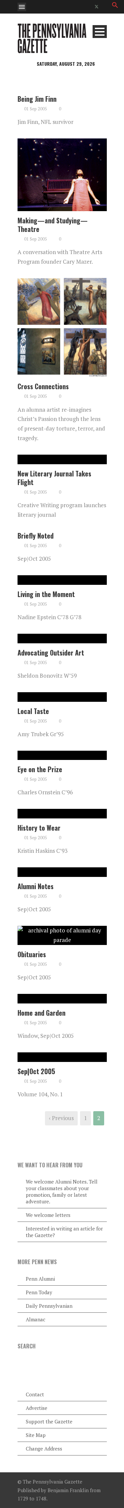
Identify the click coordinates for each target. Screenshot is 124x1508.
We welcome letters (48, 1215)
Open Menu (22, 7)
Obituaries (32, 954)
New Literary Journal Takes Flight (54, 478)
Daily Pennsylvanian (49, 1305)
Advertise (36, 1408)
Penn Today (39, 1292)
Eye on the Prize (40, 769)
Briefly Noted (36, 536)
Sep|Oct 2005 (36, 1071)
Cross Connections (43, 386)
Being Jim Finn (37, 99)
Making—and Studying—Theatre (53, 224)
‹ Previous (61, 1118)
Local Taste (33, 711)
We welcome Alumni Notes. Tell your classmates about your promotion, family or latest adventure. (62, 1191)
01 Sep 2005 (35, 109)
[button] (115, 6)
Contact (35, 1394)
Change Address (44, 1448)
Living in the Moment (46, 594)
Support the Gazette (49, 1421)
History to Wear (39, 828)
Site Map (36, 1435)
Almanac (35, 1319)
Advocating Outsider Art (51, 653)
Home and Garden (41, 1013)
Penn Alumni (40, 1278)
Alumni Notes (36, 886)
